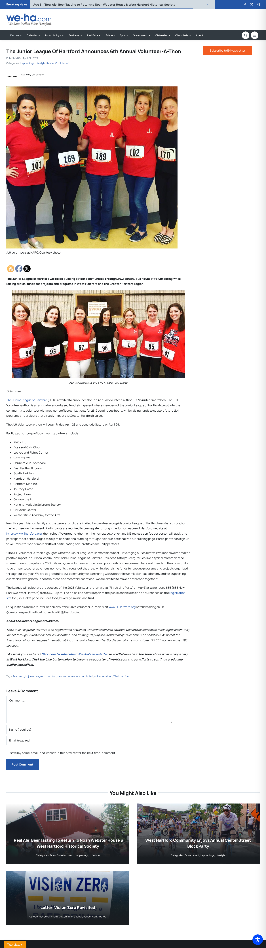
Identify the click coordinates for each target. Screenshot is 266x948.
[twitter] (251, 4)
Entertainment (65, 855)
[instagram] (258, 4)
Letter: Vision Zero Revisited (68, 907)
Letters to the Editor (70, 916)
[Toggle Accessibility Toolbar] (257, 939)
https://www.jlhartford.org (24, 533)
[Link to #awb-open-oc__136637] (245, 35)
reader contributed (82, 676)
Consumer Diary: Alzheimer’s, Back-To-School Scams (76, 5)
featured (18, 676)
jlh (25, 676)
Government (192, 855)
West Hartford (121, 676)
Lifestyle (40, 63)
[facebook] (245, 4)
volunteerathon (103, 676)
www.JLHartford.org (122, 607)
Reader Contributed (58, 63)
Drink (53, 855)
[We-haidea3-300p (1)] (29, 15)
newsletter (64, 676)
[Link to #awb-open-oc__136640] (254, 35)
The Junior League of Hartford (26, 400)
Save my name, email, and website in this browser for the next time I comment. (63, 753)
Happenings (27, 63)
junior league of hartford (42, 676)
